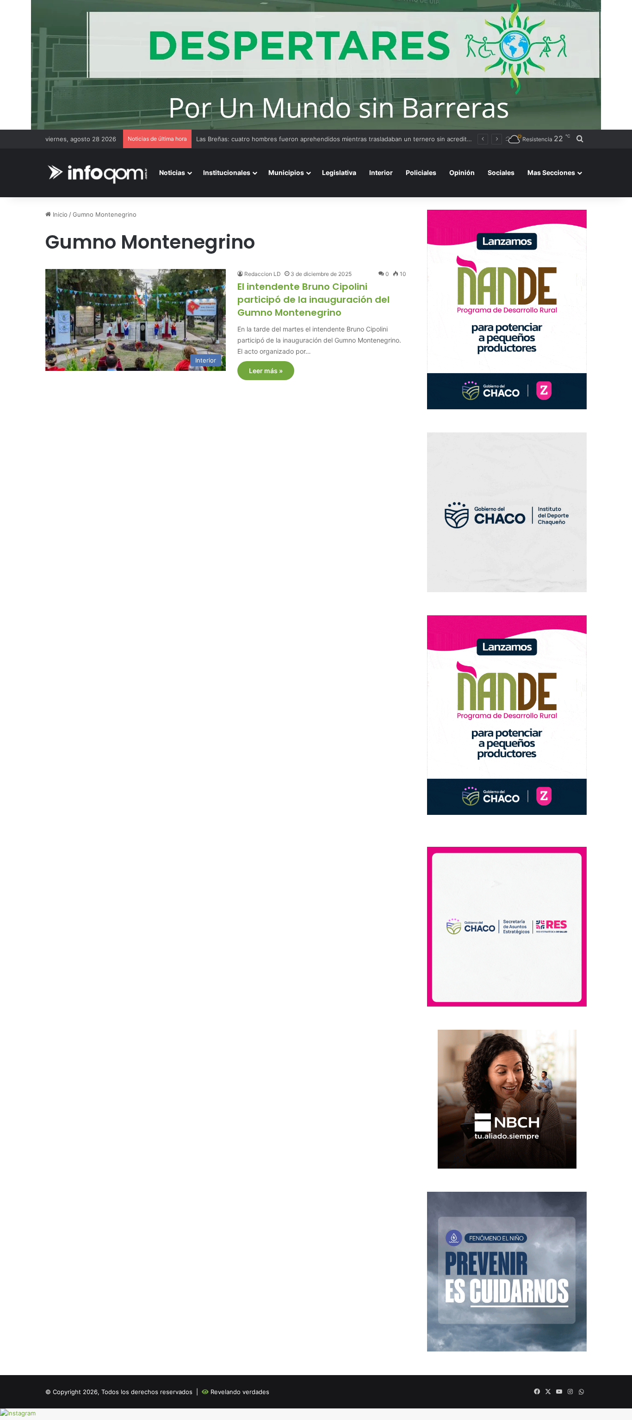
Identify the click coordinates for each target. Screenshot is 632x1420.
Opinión (462, 172)
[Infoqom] (99, 173)
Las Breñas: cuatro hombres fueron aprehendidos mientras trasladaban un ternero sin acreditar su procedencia (357, 139)
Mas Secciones (551, 172)
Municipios (286, 172)
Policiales (421, 172)
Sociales (501, 172)
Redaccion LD (262, 273)
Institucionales (226, 172)
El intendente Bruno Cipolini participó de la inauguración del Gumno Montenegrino (313, 299)
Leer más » (266, 371)
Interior (381, 172)
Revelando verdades (240, 1391)
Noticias (172, 172)
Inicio (59, 214)
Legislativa (339, 172)
